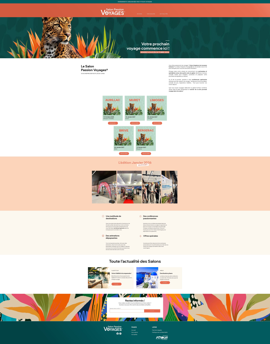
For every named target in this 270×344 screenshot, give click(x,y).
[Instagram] (120, 334)
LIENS (154, 327)
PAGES (134, 327)
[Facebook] (118, 334)
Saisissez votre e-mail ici (115, 308)
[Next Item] (175, 187)
